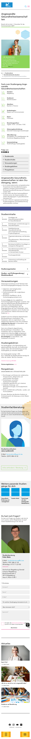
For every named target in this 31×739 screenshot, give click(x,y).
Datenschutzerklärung (18, 623)
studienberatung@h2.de (16, 560)
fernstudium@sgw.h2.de (14, 454)
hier (8, 313)
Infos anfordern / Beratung (12, 468)
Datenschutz (18, 727)
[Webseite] (2, 73)
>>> (15, 364)
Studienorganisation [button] (8, 269)
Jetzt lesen (6, 664)
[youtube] (8, 152)
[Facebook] (2, 152)
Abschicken (14, 628)
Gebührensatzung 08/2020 (8, 361)
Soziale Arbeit (15, 498)
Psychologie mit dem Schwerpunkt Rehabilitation (25, 501)
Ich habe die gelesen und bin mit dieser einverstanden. (17, 623)
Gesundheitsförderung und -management (5, 500)
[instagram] (4, 152)
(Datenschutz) (5, 566)
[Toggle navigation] (28, 6)
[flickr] (6, 152)
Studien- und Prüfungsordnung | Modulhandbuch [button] (12, 274)
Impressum (11, 727)
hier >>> (10, 66)
